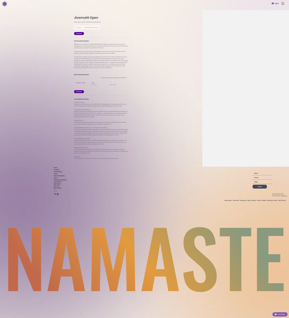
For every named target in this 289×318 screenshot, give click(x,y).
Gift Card (56, 186)
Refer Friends (57, 188)
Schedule (56, 170)
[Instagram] (57, 194)
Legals (55, 190)
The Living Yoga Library (60, 180)
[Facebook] (55, 194)
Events (56, 174)
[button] (282, 3)
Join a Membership (59, 176)
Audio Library (57, 182)
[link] (79, 33)
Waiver (55, 191)
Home (55, 168)
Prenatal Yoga (58, 172)
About (55, 178)
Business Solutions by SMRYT (277, 193)
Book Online (57, 184)
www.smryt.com (284, 195)
